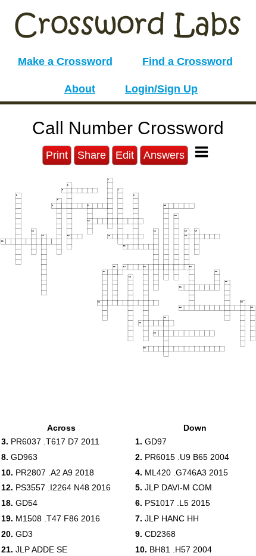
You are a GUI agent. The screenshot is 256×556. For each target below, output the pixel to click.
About (79, 89)
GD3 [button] (17, 534)
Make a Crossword (65, 61)
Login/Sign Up (161, 89)
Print (57, 155)
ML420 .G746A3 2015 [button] (181, 472)
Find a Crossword (187, 61)
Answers (164, 155)
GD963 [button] (19, 457)
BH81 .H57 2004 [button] (173, 549)
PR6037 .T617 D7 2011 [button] (50, 441)
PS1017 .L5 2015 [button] (172, 503)
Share (91, 155)
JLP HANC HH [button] (167, 518)
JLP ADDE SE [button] (34, 549)
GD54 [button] (19, 503)
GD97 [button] (151, 441)
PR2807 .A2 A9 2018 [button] (47, 472)
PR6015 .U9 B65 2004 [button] (182, 457)
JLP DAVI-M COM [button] (173, 487)
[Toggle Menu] (201, 151)
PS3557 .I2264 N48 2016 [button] (56, 487)
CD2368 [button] (155, 534)
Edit (124, 155)
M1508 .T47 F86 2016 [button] (50, 518)
